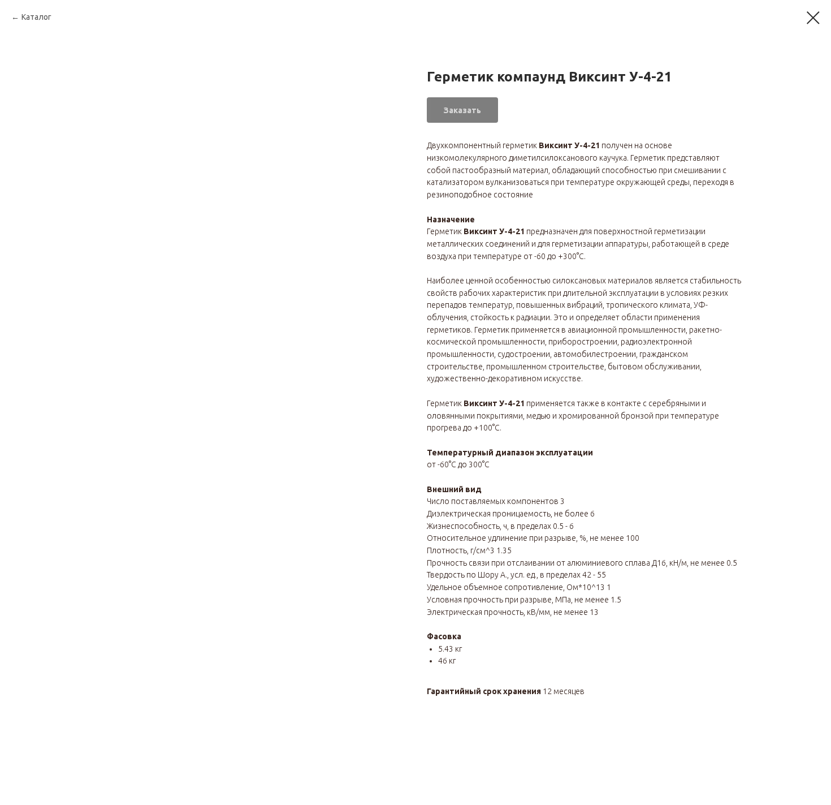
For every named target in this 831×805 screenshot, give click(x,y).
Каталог (36, 16)
